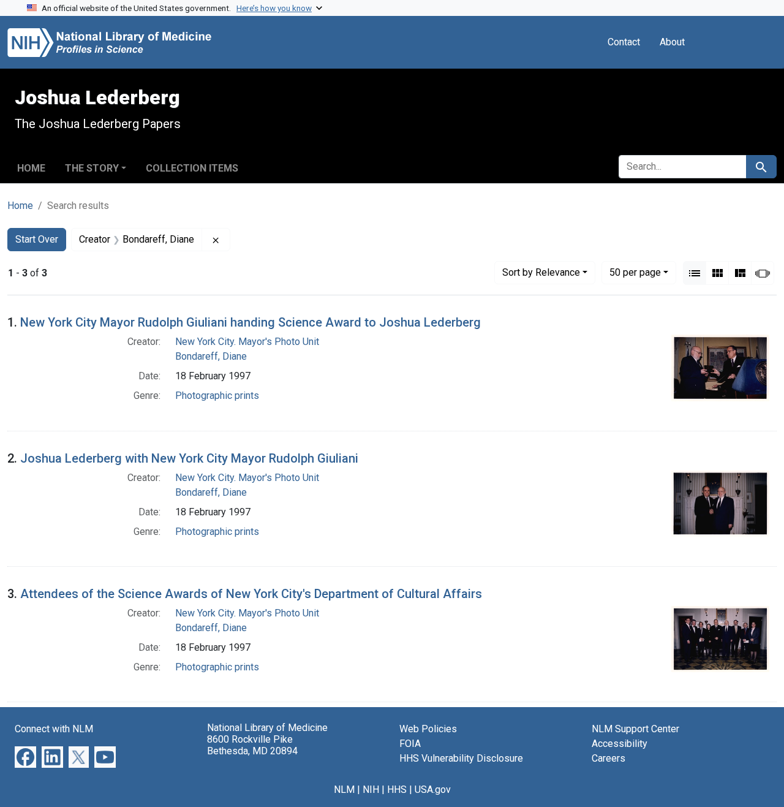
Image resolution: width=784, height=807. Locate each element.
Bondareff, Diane (211, 356)
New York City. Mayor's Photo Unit (247, 341)
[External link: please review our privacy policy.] (25, 756)
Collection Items (192, 168)
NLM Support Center (635, 729)
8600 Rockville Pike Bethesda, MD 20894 (252, 745)
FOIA (410, 743)
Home (31, 168)
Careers (608, 758)
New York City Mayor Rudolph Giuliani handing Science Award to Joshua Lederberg (250, 322)
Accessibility (619, 743)
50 (635, 272)
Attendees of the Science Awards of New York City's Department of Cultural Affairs (251, 593)
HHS (397, 789)
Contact (624, 42)
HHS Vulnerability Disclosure (461, 758)
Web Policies (428, 729)
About (672, 42)
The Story (92, 168)
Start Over (36, 239)
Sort (541, 272)
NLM (344, 789)
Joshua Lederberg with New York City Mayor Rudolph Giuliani (189, 458)
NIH (371, 789)
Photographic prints (217, 395)
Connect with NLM (54, 729)
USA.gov (433, 789)
